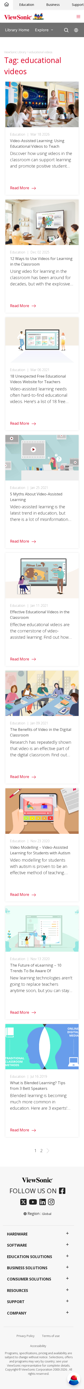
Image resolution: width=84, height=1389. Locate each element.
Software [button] (17, 1245)
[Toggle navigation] (78, 16)
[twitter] (24, 1202)
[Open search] (66, 29)
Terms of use (51, 1336)
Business (53, 4)
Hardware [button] (17, 1234)
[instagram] (52, 1202)
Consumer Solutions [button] (29, 1279)
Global (46, 1214)
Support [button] (15, 1301)
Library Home (17, 29)
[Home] (6, 4)
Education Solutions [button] (29, 1256)
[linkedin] (43, 1202)
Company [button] (16, 1313)
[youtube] (34, 1202)
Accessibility (38, 1346)
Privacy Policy (26, 1336)
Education (26, 4)
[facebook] (63, 1191)
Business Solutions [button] (27, 1267)
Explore (42, 29)
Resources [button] (17, 1290)
